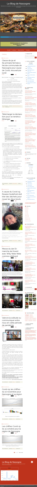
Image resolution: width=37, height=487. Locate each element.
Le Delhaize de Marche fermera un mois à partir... (30, 269)
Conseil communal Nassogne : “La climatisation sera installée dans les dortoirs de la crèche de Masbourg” (30, 331)
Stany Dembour (27, 145)
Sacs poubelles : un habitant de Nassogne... (30, 146)
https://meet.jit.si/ (5, 368)
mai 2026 (26, 211)
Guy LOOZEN (27, 97)
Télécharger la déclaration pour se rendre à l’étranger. (12, 116)
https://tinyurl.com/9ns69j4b (6, 82)
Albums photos (21, 50)
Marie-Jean (27, 109)
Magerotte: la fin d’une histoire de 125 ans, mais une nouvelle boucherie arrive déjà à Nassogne (30, 338)
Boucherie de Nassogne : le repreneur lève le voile (30, 275)
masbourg (30, 320)
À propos (28, 50)
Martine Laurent (27, 115)
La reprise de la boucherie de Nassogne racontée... (30, 263)
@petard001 (27, 159)
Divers (16, 183)
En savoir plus (2, 486)
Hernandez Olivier (28, 133)
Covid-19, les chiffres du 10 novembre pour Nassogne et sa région (12, 391)
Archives (14, 50)
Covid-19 (13, 183)
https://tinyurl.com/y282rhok (6, 176)
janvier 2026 (27, 216)
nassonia (26, 318)
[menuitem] (8, 50)
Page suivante (21, 452)
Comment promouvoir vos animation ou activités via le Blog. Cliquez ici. (30, 203)
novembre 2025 (27, 219)
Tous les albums (34, 309)
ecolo (30, 318)
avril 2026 (26, 212)
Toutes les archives (28, 220)
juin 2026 (26, 210)
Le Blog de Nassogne (18, 3)
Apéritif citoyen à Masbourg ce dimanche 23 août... (31, 257)
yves (26, 91)
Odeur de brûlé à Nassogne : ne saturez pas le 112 (30, 104)
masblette (27, 316)
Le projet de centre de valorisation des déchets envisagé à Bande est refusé (30, 335)
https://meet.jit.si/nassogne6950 (17, 379)
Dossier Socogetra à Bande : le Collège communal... (30, 140)
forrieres (34, 318)
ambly (26, 320)
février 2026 (27, 215)
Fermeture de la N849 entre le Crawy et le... (30, 92)
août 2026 (26, 207)
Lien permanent (5, 183)
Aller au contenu (2, 0)
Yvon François (27, 121)
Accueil (8, 50)
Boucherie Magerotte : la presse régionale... (30, 116)
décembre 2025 (27, 218)
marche (34, 320)
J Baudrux (26, 103)
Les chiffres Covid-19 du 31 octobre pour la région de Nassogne (11, 428)
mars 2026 (26, 214)
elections (31, 316)
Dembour (26, 127)
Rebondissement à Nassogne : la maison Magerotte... (30, 122)
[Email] (32, 462)
